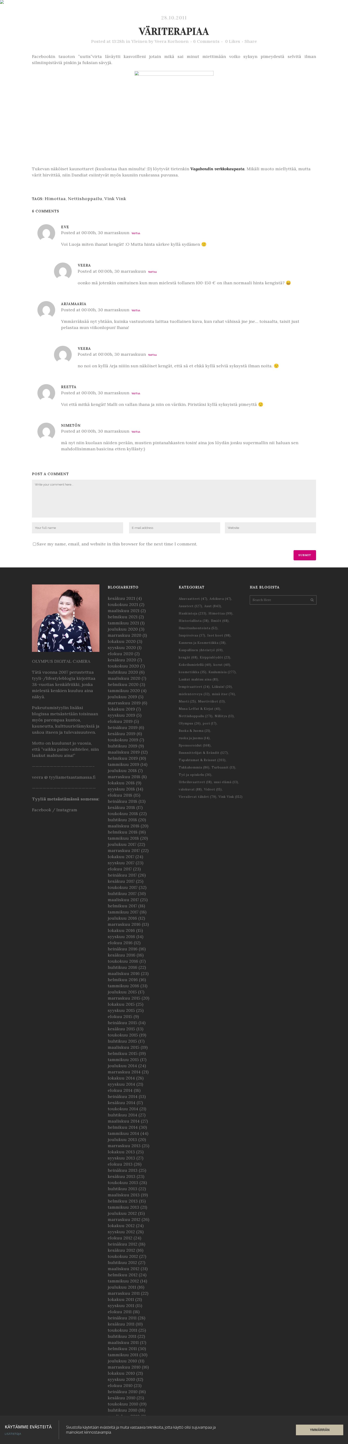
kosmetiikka (192, 672)
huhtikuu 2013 (122, 1188)
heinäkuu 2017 (122, 875)
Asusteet (190, 606)
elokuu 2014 (120, 1090)
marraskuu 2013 (124, 1145)
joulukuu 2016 (122, 918)
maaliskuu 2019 (124, 752)
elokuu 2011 (120, 1311)
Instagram (66, 809)
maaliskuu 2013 (124, 1195)
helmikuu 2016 (123, 979)
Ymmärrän (320, 1430)
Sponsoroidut (195, 745)
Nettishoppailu (85, 198)
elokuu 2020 (120, 653)
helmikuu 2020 (123, 684)
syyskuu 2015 (121, 1010)
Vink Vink (115, 198)
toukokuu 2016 (123, 961)
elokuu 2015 (120, 1016)
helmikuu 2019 (123, 758)
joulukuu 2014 (122, 1065)
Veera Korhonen (172, 41)
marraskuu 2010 (124, 1367)
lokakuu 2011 (121, 1299)
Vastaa (136, 233)
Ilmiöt (220, 621)
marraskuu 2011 (124, 1293)
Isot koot (219, 635)
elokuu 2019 (120, 721)
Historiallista (194, 621)
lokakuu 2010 (121, 1373)
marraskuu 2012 (124, 1219)
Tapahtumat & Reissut (202, 760)
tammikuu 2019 (123, 764)
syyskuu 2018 (121, 789)
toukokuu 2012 (123, 1256)
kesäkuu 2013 (121, 1176)
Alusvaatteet (193, 599)
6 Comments (206, 41)
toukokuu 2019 (123, 739)
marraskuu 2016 (124, 924)
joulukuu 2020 (123, 629)
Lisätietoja (13, 1433)
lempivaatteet (194, 687)
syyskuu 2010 (121, 1379)
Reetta (68, 387)
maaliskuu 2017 (123, 899)
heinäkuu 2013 (123, 1170)
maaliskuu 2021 (123, 610)
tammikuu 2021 (123, 623)
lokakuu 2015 (121, 1004)
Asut (212, 606)
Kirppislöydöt (215, 657)
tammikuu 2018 (123, 838)
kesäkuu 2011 (121, 1324)
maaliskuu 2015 (123, 1047)
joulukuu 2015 (122, 992)
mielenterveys (194, 694)
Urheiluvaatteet (195, 782)
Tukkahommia (194, 767)
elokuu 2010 (120, 1385)
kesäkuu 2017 (121, 881)
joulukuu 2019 (122, 696)
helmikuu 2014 (123, 1127)
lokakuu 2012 (121, 1225)
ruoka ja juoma (194, 738)
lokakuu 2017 (121, 856)
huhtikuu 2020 (123, 672)
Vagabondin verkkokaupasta (217, 168)
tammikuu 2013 (123, 1207)
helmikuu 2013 (123, 1201)
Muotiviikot (211, 701)
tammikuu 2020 (124, 690)
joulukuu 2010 (122, 1361)
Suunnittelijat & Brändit (203, 753)
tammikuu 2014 (123, 1133)
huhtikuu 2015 (122, 1041)
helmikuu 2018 (123, 832)
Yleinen (139, 41)
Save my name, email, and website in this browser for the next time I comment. (117, 544)
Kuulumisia (222, 672)
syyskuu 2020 (122, 647)
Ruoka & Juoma (194, 731)
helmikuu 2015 (123, 1053)
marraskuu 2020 (124, 635)
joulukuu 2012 (122, 1213)
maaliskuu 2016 (124, 973)
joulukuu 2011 (122, 1287)
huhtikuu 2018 (122, 819)
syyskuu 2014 (121, 1084)
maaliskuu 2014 (124, 1121)
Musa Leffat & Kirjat (199, 709)
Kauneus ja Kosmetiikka (202, 643)
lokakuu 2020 (122, 641)
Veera (84, 265)
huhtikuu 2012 (122, 1262)
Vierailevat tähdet (197, 797)
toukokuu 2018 (123, 813)
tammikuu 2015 (123, 1059)
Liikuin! (222, 687)
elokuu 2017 (120, 869)
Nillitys (224, 716)
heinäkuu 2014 (123, 1096)
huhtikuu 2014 (122, 1115)
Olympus (190, 723)
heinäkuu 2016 (123, 949)
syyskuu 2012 (121, 1231)
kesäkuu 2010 (121, 1397)
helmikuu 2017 (122, 906)
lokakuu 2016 (121, 930)
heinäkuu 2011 (122, 1318)
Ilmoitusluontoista (198, 628)
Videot (213, 789)
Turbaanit (223, 767)
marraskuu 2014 (124, 1072)
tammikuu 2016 (123, 985)
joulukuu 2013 (122, 1139)
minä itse (223, 694)
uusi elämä (226, 782)
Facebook (41, 809)
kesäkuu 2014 (121, 1102)
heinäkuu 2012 (122, 1244)
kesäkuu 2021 (121, 598)
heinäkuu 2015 (122, 1022)
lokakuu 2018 (121, 783)
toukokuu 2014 (123, 1108)
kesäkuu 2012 (121, 1250)
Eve (65, 227)
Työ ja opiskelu (195, 775)
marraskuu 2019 (124, 703)
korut (222, 665)
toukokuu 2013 (123, 1182)
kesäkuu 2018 (121, 807)
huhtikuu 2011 (122, 1336)
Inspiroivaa (192, 635)
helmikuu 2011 (122, 1348)
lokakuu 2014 (121, 1078)
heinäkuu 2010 (123, 1391)
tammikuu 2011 (123, 1354)
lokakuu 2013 (121, 1151)
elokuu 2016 (120, 942)
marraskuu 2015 (124, 998)
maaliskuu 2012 (123, 1268)
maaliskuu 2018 (123, 826)
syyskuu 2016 (121, 936)
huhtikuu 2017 (122, 893)
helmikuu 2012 (123, 1274)
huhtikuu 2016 (122, 967)
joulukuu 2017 (122, 844)
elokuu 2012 (120, 1238)
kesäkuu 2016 (121, 955)
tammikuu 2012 (123, 1281)
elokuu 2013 (120, 1164)
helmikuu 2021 (123, 616)
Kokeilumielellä (195, 665)
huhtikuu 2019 (122, 746)
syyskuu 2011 (121, 1305)
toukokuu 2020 (123, 666)
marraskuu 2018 (124, 776)
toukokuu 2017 (123, 887)
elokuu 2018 (120, 795)
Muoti (187, 701)
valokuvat (190, 789)
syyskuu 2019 (121, 715)
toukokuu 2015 (123, 1035)
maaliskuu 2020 (124, 678)
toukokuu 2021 (123, 604)
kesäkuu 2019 (121, 733)
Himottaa (55, 198)
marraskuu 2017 (124, 850)
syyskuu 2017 (121, 862)
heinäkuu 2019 (123, 727)
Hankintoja (192, 613)
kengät (188, 657)
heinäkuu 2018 (122, 801)
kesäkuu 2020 (122, 660)
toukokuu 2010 (123, 1404)
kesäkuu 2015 (121, 1028)
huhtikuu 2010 (122, 1410)
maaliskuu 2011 (123, 1342)
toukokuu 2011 (122, 1330)
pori (210, 723)
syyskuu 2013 (121, 1158)
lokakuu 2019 (121, 709)
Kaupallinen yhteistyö (201, 650)
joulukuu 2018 (122, 770)
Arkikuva (220, 599)
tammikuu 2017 (123, 912)
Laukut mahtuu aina (198, 679)
